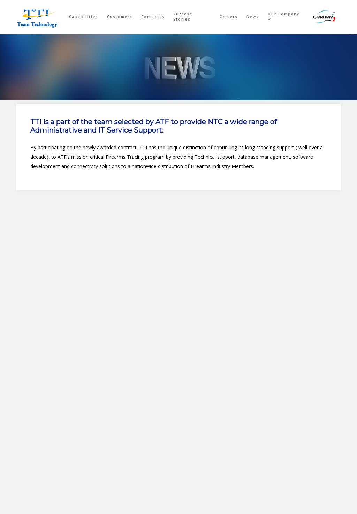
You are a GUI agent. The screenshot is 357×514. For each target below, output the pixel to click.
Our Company (283, 14)
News (252, 16)
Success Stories (182, 17)
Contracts (153, 16)
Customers (119, 16)
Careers (229, 16)
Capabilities (83, 16)
